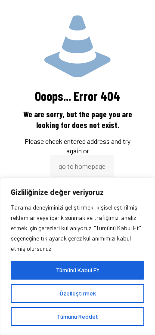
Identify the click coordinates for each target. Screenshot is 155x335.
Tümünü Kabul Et (77, 270)
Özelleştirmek (77, 293)
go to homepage (82, 166)
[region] (77, 256)
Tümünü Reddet (77, 316)
